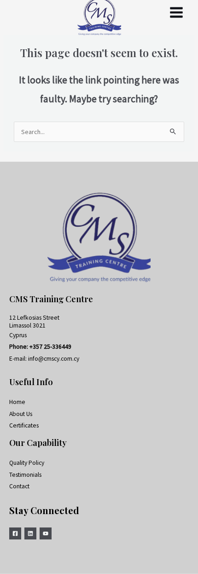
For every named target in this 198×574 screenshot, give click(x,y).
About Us (20, 414)
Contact (19, 486)
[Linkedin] (30, 533)
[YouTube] (46, 533)
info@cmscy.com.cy (53, 359)
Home (17, 402)
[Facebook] (15, 533)
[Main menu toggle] (176, 12)
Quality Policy (26, 463)
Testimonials (25, 475)
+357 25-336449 (50, 347)
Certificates (24, 425)
